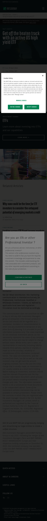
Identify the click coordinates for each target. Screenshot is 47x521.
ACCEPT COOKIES (32, 107)
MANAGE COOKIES (21, 100)
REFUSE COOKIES (15, 107)
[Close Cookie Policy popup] (42, 75)
